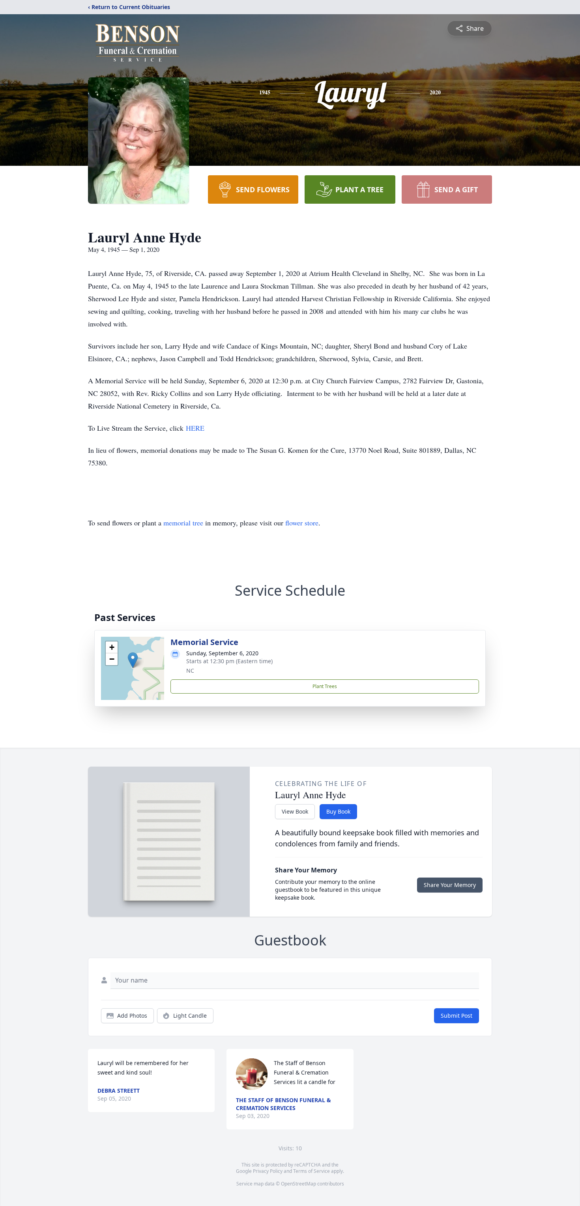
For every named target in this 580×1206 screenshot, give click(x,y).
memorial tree (183, 522)
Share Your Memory (450, 885)
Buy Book (338, 811)
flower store (301, 522)
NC (190, 670)
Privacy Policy (268, 1171)
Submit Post (456, 1015)
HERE (195, 428)
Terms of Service (311, 1171)
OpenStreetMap (298, 1183)
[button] (133, 660)
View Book (295, 811)
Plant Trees (324, 686)
